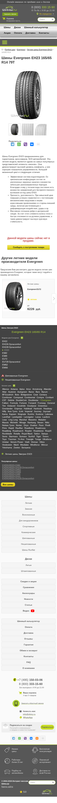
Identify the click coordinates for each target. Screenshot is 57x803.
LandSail (6, 417)
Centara (43, 394)
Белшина (26, 447)
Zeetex (17, 447)
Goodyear (31, 406)
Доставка (30, 33)
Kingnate (22, 414)
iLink (21, 411)
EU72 (4, 359)
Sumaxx (23, 436)
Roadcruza (40, 428)
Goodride (21, 406)
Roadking (6, 431)
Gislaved (11, 406)
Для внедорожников (28, 520)
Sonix (4, 436)
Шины (7, 27)
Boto (17, 394)
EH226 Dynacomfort (11, 344)
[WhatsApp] (19, 144)
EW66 (5, 367)
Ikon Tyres (12, 411)
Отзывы (28, 639)
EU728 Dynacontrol (11, 362)
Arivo (28, 389)
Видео (26, 611)
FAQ (28, 662)
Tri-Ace (21, 439)
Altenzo (5, 389)
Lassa (38, 417)
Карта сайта (7, 786)
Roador (28, 431)
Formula (14, 403)
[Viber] (25, 144)
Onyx (26, 425)
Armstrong (37, 389)
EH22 (4, 341)
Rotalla (17, 433)
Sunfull (31, 436)
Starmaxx (13, 436)
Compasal (18, 397)
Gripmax (18, 408)
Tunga (38, 439)
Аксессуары (28, 593)
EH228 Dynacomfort (11, 347)
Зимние (28, 509)
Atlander (47, 389)
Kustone (39, 414)
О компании (29, 668)
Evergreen (46, 400)
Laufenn (46, 417)
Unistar (5, 442)
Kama (5, 414)
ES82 (4, 353)
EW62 (5, 365)
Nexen (40, 422)
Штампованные (28, 571)
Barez (31, 392)
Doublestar (33, 400)
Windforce (35, 445)
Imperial (28, 411)
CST (4, 400)
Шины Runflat (28, 550)
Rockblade (7, 433)
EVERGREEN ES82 (11, 465)
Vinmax (34, 442)
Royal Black (27, 433)
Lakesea (49, 414)
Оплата (18, 33)
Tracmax (12, 439)
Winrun (44, 445)
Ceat (35, 394)
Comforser (7, 397)
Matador (42, 420)
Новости (28, 599)
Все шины (8, 484)
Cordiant (49, 397)
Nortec (19, 425)
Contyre (40, 397)
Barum (45, 392)
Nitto (47, 422)
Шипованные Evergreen (16, 376)
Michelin (14, 422)
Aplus (22, 389)
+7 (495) (30, 679)
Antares (14, 389)
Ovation (33, 425)
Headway (47, 408)
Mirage (22, 422)
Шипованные (28, 538)
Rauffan (19, 428)
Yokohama (7, 447)
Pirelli (47, 425)
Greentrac (42, 406)
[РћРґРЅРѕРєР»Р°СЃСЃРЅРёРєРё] (37, 738)
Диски (17, 27)
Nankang (31, 422)
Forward (32, 403)
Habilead (28, 408)
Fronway (42, 403)
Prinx (4, 428)
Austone (12, 392)
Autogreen (22, 392)
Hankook (38, 408)
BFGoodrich (7, 394)
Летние (28, 503)
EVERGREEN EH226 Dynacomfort (18, 478)
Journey (37, 411)
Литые (29, 565)
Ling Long (13, 420)
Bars (38, 392)
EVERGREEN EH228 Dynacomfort (18, 467)
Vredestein (7, 445)
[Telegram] (12, 144)
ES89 (4, 356)
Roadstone (38, 431)
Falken (5, 403)
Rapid (11, 428)
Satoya (44, 433)
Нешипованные (28, 544)
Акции (7, 33)
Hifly (4, 411)
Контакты (44, 33)
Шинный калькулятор (36, 27)
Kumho (31, 414)
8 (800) (43, 7)
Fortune (23, 403)
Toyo (4, 439)
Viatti (27, 442)
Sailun (37, 433)
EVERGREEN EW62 (11, 469)
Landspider (17, 417)
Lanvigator (29, 417)
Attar (4, 392)
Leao (4, 420)
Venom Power (16, 442)
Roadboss (29, 428)
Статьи (28, 605)
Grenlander (7, 408)
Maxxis (5, 422)
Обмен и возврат (28, 650)
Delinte (11, 400)
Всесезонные (28, 515)
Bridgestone (26, 394)
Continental (30, 397)
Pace (41, 425)
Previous (3, 298)
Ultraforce (47, 439)
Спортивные (28, 526)
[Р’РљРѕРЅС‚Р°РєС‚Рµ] (32, 144)
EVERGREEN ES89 (11, 474)
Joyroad (46, 411)
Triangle (29, 439)
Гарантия (28, 644)
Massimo (32, 420)
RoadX (48, 431)
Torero (46, 436)
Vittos (42, 442)
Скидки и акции (28, 581)
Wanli (16, 445)
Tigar (38, 436)
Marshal (23, 420)
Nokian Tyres (8, 425)
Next (54, 298)
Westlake (24, 445)
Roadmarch (18, 431)
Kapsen (12, 414)
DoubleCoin (21, 400)
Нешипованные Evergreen (17, 380)
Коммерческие (28, 532)
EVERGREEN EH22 (11, 476)
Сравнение (28, 587)
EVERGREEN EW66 (11, 472)
